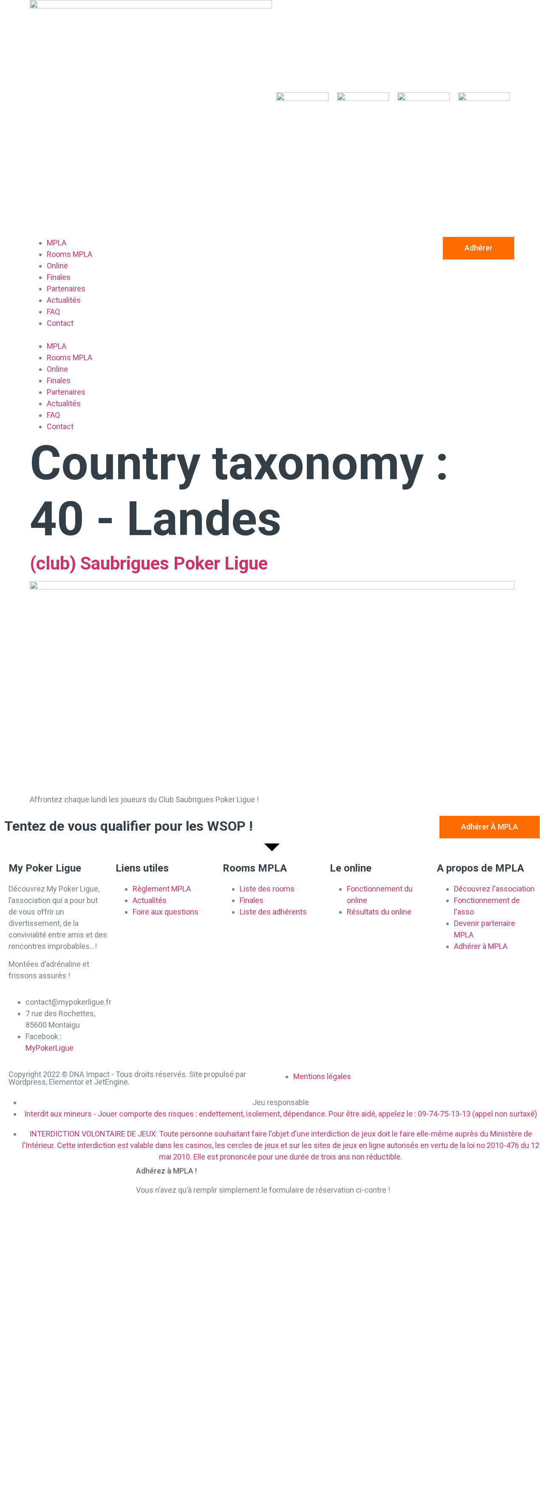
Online (57, 265)
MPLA (56, 242)
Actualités (64, 300)
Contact (60, 323)
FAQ (53, 311)
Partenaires (66, 288)
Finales (59, 277)
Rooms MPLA (69, 254)
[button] (151, 334)
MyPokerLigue (50, 1047)
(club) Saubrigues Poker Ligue (149, 563)
